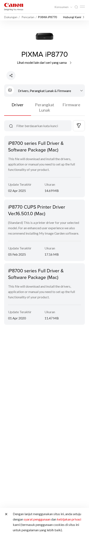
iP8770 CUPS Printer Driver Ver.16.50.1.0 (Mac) (36, 210)
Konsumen (61, 7)
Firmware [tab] (71, 104)
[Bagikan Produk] (11, 75)
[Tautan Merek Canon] (13, 7)
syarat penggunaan (37, 519)
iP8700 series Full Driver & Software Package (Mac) (36, 146)
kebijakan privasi (69, 519)
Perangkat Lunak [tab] (44, 107)
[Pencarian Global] (76, 7)
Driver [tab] (18, 104)
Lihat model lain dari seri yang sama (42, 62)
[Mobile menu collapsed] (82, 6)
